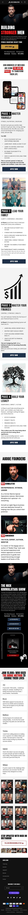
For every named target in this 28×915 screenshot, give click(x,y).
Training (5, 864)
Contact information (11, 912)
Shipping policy (19, 912)
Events (4, 867)
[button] (2, 2)
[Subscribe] (21, 888)
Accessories (6, 876)
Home (4, 879)
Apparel (5, 870)
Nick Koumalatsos (13, 908)
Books (4, 873)
